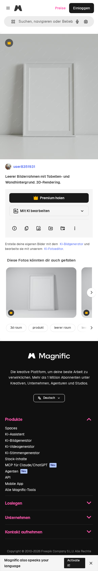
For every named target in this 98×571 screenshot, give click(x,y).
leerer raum (62, 328)
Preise (60, 8)
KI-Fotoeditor (53, 249)
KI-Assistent (14, 434)
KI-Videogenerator (19, 446)
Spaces (11, 428)
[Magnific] (49, 357)
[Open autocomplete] (11, 21)
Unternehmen (17, 517)
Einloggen (81, 8)
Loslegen (13, 503)
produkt (38, 328)
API (8, 477)
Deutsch (49, 398)
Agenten (15, 471)
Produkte (13, 419)
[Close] (91, 563)
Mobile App (14, 483)
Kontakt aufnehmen (23, 531)
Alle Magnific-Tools (20, 489)
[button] (49, 398)
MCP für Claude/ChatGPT (30, 465)
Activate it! (73, 562)
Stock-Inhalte (16, 459)
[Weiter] (91, 292)
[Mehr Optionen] (75, 228)
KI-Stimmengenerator (22, 453)
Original (32, 43)
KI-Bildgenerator (71, 244)
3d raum (16, 328)
